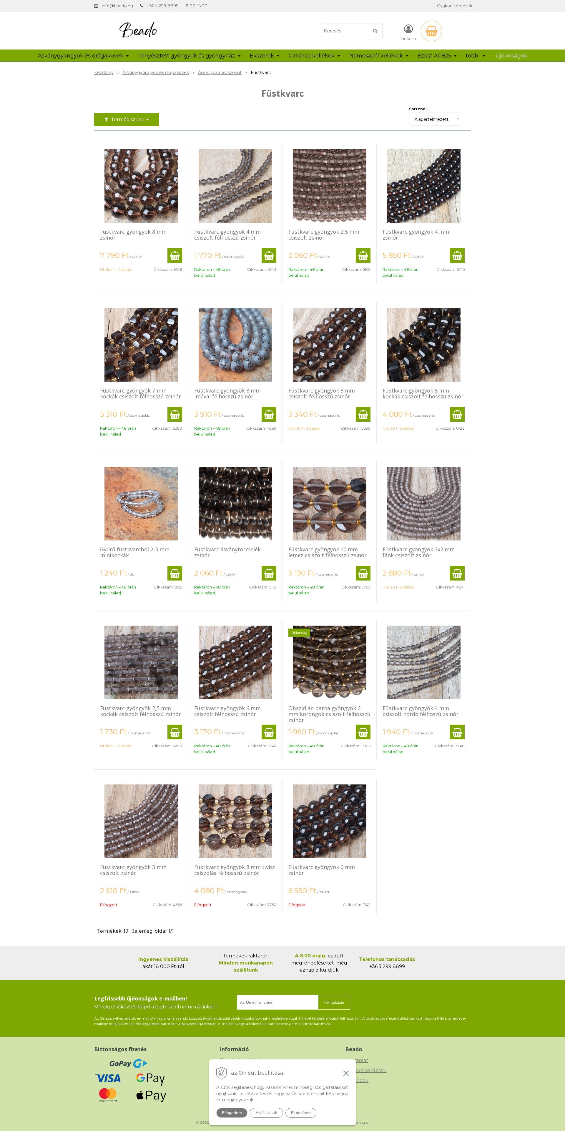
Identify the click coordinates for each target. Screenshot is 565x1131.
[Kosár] (431, 31)
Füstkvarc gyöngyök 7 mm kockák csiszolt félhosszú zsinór (140, 393)
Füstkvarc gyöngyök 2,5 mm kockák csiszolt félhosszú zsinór (140, 711)
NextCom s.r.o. (357, 1122)
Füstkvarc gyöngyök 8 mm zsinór (133, 234)
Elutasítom (301, 1112)
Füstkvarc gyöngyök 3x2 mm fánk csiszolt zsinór (419, 552)
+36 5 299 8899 (163, 6)
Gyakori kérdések (454, 6)
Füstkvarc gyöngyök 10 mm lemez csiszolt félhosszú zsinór (327, 552)
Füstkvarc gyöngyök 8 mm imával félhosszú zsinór (227, 393)
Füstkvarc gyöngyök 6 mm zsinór (321, 869)
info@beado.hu (117, 6)
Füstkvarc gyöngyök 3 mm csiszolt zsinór (133, 869)
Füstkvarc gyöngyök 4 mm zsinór (416, 234)
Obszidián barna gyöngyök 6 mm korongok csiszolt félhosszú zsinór (329, 714)
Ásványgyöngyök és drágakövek (155, 72)
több (473, 55)
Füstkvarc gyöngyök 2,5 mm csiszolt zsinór (323, 234)
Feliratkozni (334, 1002)
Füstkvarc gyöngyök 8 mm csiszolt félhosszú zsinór (321, 393)
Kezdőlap (103, 72)
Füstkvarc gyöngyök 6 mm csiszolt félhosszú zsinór (227, 711)
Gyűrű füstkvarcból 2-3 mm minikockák (135, 552)
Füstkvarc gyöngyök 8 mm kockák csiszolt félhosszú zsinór (423, 393)
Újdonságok (511, 55)
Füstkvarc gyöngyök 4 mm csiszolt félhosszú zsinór (227, 234)
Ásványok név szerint (220, 72)
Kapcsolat (356, 1060)
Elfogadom (232, 1112)
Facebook (356, 1080)
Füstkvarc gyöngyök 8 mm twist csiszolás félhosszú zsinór (234, 869)
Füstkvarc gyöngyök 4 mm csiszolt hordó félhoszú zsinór (420, 711)
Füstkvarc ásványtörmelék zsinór (227, 552)
